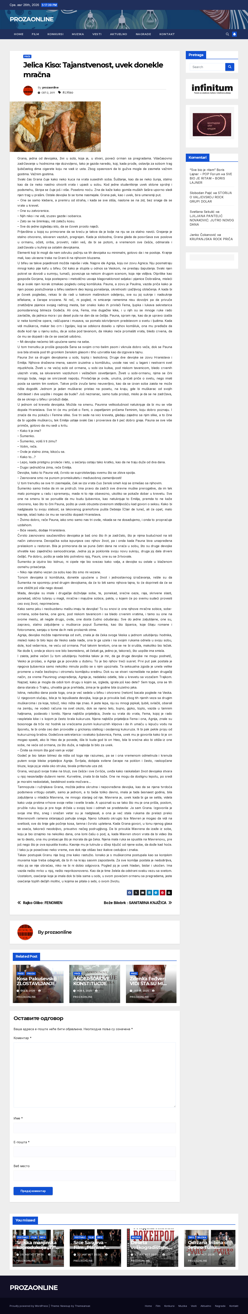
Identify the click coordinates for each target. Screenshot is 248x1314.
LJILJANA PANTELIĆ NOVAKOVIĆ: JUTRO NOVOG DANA (212, 220)
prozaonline (50, 87)
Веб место (22, 1166)
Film (35, 34)
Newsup (65, 1305)
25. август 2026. (32, 1254)
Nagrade (143, 34)
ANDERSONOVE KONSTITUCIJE (92, 981)
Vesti (97, 34)
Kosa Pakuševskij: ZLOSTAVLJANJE (37, 981)
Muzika (78, 34)
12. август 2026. (204, 1254)
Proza (31, 973)
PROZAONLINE (31, 19)
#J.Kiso (68, 92)
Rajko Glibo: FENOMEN (42, 903)
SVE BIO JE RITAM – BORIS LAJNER (211, 178)
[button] (227, 34)
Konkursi (55, 34)
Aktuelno (118, 34)
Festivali (23, 1237)
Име (18, 1118)
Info (42, 1237)
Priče (27, 56)
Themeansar (82, 1305)
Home (18, 34)
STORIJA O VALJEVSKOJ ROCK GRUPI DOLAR (211, 197)
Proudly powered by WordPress (29, 1305)
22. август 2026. (89, 1254)
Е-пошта (22, 1142)
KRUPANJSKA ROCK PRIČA (211, 239)
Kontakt (167, 34)
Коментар (23, 1038)
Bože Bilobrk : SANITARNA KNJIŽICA (135, 903)
